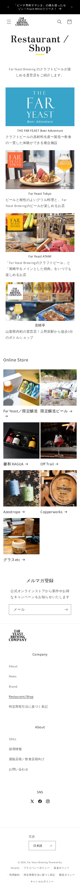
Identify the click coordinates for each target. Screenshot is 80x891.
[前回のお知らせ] (8, 7)
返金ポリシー (61, 867)
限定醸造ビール (54, 411)
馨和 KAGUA (13, 464)
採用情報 (15, 749)
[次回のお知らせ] (72, 7)
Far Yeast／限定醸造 (20, 411)
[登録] (66, 609)
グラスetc (11, 559)
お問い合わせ (18, 769)
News (12, 676)
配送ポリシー (67, 874)
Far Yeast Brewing (37, 862)
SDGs (12, 739)
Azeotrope (11, 511)
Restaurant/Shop (21, 697)
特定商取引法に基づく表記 (28, 707)
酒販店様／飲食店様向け (27, 759)
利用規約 (14, 874)
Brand (13, 686)
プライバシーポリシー (37, 867)
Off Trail (47, 464)
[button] (9, 22)
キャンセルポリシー (42, 881)
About (13, 666)
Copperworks (51, 511)
